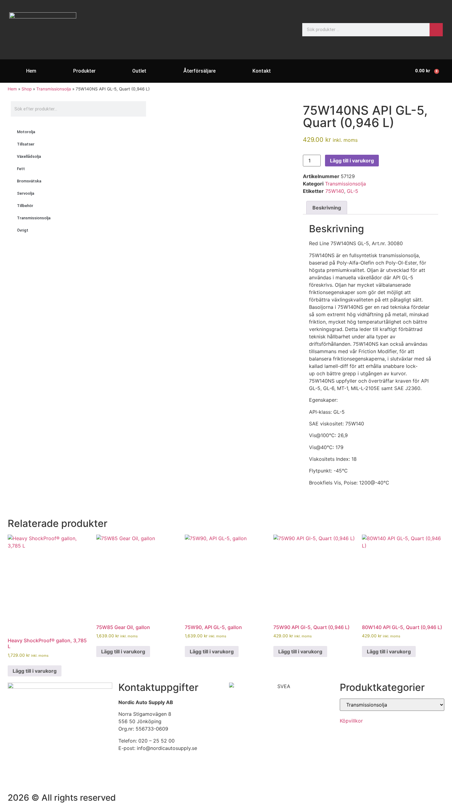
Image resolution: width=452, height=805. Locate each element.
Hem (31, 71)
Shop (27, 88)
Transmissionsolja (53, 88)
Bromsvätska (29, 181)
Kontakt (261, 71)
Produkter (84, 71)
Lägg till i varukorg (352, 160)
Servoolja (25, 193)
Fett (21, 168)
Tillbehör (25, 205)
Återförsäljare (199, 71)
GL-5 (352, 191)
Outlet (139, 71)
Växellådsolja (29, 156)
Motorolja (26, 132)
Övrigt (22, 230)
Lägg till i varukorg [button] (35, 671)
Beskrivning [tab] (326, 208)
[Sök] (436, 29)
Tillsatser (25, 144)
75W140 (334, 191)
